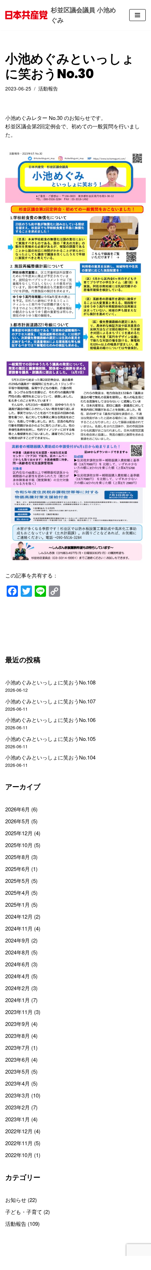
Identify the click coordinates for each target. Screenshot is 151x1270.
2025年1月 (17, 904)
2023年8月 (17, 1035)
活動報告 (48, 88)
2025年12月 (19, 833)
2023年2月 (17, 1107)
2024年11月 (19, 928)
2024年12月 (19, 916)
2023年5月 (17, 1071)
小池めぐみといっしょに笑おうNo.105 (50, 738)
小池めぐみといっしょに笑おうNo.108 (50, 682)
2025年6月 (17, 868)
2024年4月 (17, 976)
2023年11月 (19, 1011)
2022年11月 (19, 1143)
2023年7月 (17, 1047)
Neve (46, 1262)
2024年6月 (17, 964)
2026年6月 (17, 809)
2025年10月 (19, 845)
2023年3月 (17, 1095)
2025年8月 (17, 856)
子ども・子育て (23, 1211)
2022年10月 (19, 1154)
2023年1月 (17, 1119)
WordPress (98, 1262)
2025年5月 (17, 880)
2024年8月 (17, 952)
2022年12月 (19, 1131)
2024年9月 (17, 940)
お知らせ (15, 1199)
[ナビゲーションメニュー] (137, 15)
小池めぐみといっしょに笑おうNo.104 (50, 757)
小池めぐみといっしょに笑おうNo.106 (50, 719)
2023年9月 (17, 1023)
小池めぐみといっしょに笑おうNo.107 (50, 701)
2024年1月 (17, 1000)
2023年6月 (17, 1059)
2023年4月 (17, 1083)
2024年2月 (17, 988)
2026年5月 (17, 821)
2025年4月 (17, 892)
